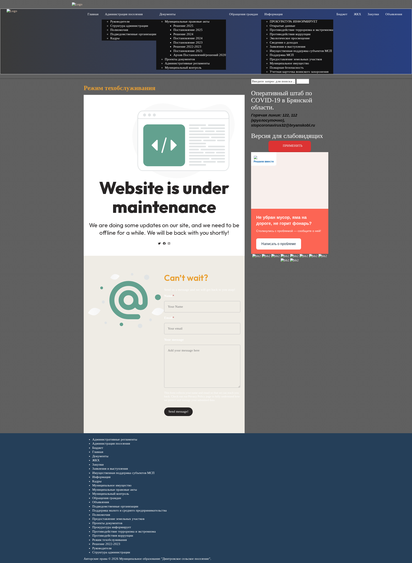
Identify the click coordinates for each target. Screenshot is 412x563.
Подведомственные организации (115, 506)
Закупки (98, 464)
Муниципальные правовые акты (114, 489)
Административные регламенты (114, 439)
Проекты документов (107, 523)
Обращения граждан (106, 498)
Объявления (100, 502)
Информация (101, 477)
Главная (97, 452)
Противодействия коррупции (112, 535)
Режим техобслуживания (109, 540)
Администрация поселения (111, 443)
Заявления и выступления (110, 468)
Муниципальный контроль (110, 493)
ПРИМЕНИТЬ (292, 146)
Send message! (178, 411)
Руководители (102, 548)
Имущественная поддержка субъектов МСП (123, 473)
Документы (100, 456)
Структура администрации (111, 552)
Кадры (96, 481)
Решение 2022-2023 (106, 544)
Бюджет (97, 447)
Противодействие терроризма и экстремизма (124, 531)
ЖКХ (96, 460)
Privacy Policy (196, 396)
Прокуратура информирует (111, 527)
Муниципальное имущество (112, 485)
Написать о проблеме (278, 244)
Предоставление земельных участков (118, 519)
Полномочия (101, 514)
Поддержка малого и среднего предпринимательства (129, 510)
